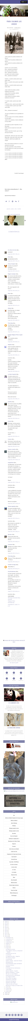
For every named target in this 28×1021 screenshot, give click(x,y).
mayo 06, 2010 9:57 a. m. (14, 446)
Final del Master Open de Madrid (14, 963)
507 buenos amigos (10, 957)
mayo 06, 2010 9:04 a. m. (14, 371)
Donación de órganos (11, 981)
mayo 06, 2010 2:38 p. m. (14, 531)
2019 (6, 923)
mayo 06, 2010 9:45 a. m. (14, 436)
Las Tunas (14, 869)
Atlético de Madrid (14, 820)
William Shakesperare (14, 893)
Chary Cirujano (11, 264)
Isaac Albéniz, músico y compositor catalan (14, 951)
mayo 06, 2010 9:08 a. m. (14, 398)
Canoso (10, 439)
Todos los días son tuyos (12, 984)
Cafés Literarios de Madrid (14, 849)
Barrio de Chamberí (14, 836)
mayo (7, 947)
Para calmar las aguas (11, 978)
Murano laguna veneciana (14, 885)
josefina (10, 401)
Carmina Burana (14, 859)
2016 (6, 927)
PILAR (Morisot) (12, 571)
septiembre (9, 942)
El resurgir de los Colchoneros (13, 968)
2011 (6, 934)
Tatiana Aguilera (12, 506)
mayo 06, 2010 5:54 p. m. (14, 561)
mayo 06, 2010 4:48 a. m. (14, 320)
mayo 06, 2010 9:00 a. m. (14, 355)
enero (7, 991)
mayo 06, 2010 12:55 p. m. (14, 503)
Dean (9, 293)
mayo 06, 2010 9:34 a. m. (14, 418)
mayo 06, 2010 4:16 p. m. (14, 553)
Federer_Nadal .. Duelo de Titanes (14, 960)
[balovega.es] (14, 747)
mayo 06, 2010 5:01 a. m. (14, 331)
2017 (6, 926)
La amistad (8, 954)
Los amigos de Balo (10, 976)
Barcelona (14, 833)
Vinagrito (8, 966)
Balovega (14, 825)
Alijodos (10, 344)
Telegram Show (11, 601)
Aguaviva (9, 208)
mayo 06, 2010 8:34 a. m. (14, 341)
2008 (6, 994)
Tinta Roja (10, 323)
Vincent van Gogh (14, 890)
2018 (6, 924)
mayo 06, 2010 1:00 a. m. (14, 254)
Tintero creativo (12, 449)
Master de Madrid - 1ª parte (12, 972)
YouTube (19, 208)
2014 (6, 930)
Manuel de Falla (14, 874)
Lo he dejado (14, 872)
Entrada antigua (19, 640)
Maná (14, 877)
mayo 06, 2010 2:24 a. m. (14, 271)
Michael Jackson (14, 882)
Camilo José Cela (14, 851)
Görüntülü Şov (11, 602)
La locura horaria (10, 965)
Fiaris (9, 257)
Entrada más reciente (9, 640)
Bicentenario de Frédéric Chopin (14, 841)
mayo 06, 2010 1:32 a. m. (14, 261)
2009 (6, 992)
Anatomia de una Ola (11, 953)
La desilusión (9, 959)
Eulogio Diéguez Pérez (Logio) (15, 334)
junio (7, 946)
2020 (6, 921)
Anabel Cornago (12, 564)
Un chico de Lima (12, 250)
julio (7, 945)
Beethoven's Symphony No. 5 (14, 838)
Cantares (10, 544)
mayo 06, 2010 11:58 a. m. (14, 482)
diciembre (8, 937)
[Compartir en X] (5, 201)
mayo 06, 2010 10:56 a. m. (14, 459)
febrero (8, 990)
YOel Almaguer (14, 895)
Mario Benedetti (14, 880)
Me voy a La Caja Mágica (12, 973)
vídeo (16, 208)
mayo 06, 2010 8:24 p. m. (14, 568)
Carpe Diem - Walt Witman (14, 862)
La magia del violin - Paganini (13, 956)
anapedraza (11, 462)
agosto (8, 943)
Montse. (10, 534)
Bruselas (14, 846)
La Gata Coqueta (12, 374)
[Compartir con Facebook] (18, 201)
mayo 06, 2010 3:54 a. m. (14, 290)
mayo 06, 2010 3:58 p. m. (14, 541)
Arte (14, 815)
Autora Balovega (14, 823)
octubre (8, 940)
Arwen (9, 421)
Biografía (14, 843)
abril (7, 987)
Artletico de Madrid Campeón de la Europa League (14, 818)
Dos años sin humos (14, 864)
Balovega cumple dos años (14, 828)
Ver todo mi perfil (14, 662)
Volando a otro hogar (11, 982)
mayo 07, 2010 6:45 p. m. (14, 591)
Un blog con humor (10, 949)
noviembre (9, 939)
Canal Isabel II (14, 856)
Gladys (9, 308)
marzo (7, 988)
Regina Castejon (12, 274)
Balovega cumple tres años (14, 831)
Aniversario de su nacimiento (13, 975)
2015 (6, 929)
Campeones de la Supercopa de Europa (14, 854)
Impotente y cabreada (11, 979)
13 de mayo (8, 969)
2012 (6, 933)
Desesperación (9, 962)
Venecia (14, 887)
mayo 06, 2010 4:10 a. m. (14, 305)
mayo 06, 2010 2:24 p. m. (14, 518)
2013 (6, 931)
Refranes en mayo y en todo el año (14, 985)
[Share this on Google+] (8, 201)
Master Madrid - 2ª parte (12, 971)
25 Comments (14, 29)
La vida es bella (14, 867)
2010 (6, 936)
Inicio (14, 641)
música (12, 208)
